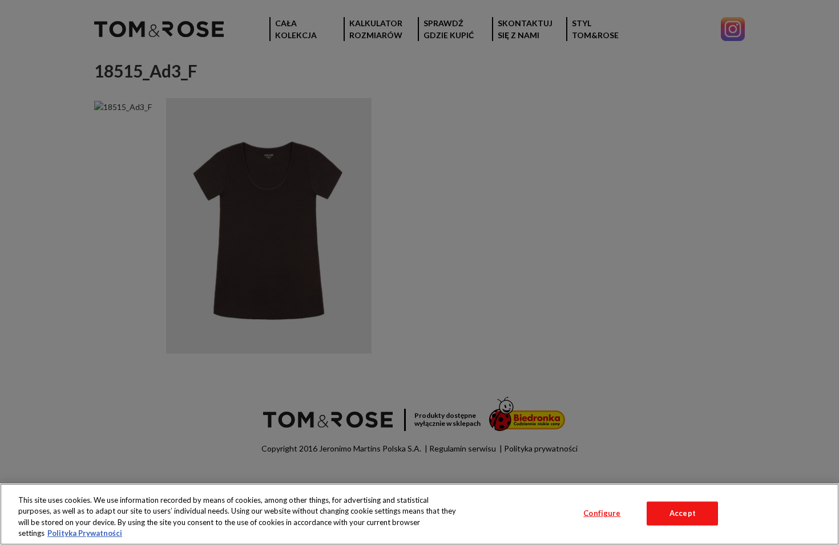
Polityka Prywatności (84, 533)
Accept (682, 513)
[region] (419, 514)
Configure (601, 513)
